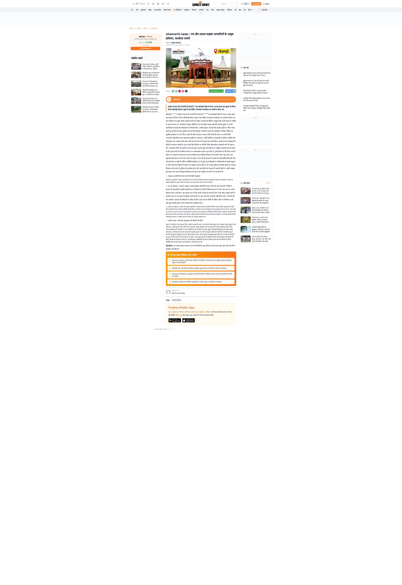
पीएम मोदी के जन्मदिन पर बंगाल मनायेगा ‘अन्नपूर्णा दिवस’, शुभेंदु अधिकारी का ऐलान (255, 91)
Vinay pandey (176, 43)
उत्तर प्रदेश (157, 10)
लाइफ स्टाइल (220, 10)
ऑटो (212, 10)
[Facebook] (148, 3)
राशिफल (229, 10)
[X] (158, 3)
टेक (207, 10)
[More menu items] (253, 9)
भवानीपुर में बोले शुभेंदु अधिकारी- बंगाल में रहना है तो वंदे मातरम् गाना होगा (256, 99)
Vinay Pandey (179, 293)
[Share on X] (186, 91)
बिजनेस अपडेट (190, 312)
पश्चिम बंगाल (167, 10)
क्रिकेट (202, 312)
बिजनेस (194, 10)
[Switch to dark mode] (245, 4)
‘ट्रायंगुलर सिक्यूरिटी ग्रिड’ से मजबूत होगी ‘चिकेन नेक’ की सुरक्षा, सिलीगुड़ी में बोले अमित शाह (256, 108)
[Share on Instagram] (183, 91)
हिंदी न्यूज (179, 315)
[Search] (237, 4)
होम (137, 10)
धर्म (235, 10)
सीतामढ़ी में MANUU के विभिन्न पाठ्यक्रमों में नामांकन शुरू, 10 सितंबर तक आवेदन (197, 282)
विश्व (249, 10)
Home (131, 28)
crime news (177, 300)
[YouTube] (163, 3)
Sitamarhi (154, 28)
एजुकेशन (186, 10)
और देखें (267, 183)
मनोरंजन (201, 10)
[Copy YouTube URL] (179, 91)
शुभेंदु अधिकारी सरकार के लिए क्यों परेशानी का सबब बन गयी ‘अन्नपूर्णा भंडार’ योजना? (256, 74)
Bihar (146, 28)
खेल (240, 10)
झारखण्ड (143, 10)
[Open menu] (132, 9)
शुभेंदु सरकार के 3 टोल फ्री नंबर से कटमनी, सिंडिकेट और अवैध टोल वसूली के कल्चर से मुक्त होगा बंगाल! (256, 83)
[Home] (201, 3)
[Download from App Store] (188, 320)
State (138, 28)
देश (245, 10)
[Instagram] (153, 3)
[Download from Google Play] (174, 320)
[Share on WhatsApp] (173, 91)
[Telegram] (167, 3)
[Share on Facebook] (176, 91)
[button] (201, 68)
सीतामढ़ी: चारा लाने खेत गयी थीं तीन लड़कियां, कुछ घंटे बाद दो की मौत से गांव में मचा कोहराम (199, 268)
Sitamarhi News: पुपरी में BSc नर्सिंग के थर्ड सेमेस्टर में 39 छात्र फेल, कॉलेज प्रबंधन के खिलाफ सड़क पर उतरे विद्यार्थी (202, 261)
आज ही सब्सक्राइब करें (145, 48)
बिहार (150, 10)
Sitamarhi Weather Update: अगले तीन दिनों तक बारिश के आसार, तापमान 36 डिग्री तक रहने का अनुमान (202, 275)
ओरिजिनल (178, 10)
